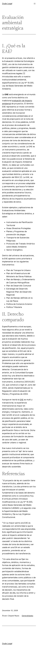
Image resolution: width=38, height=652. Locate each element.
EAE (21, 399)
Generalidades (27, 616)
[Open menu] (34, 3)
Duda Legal (7, 3)
